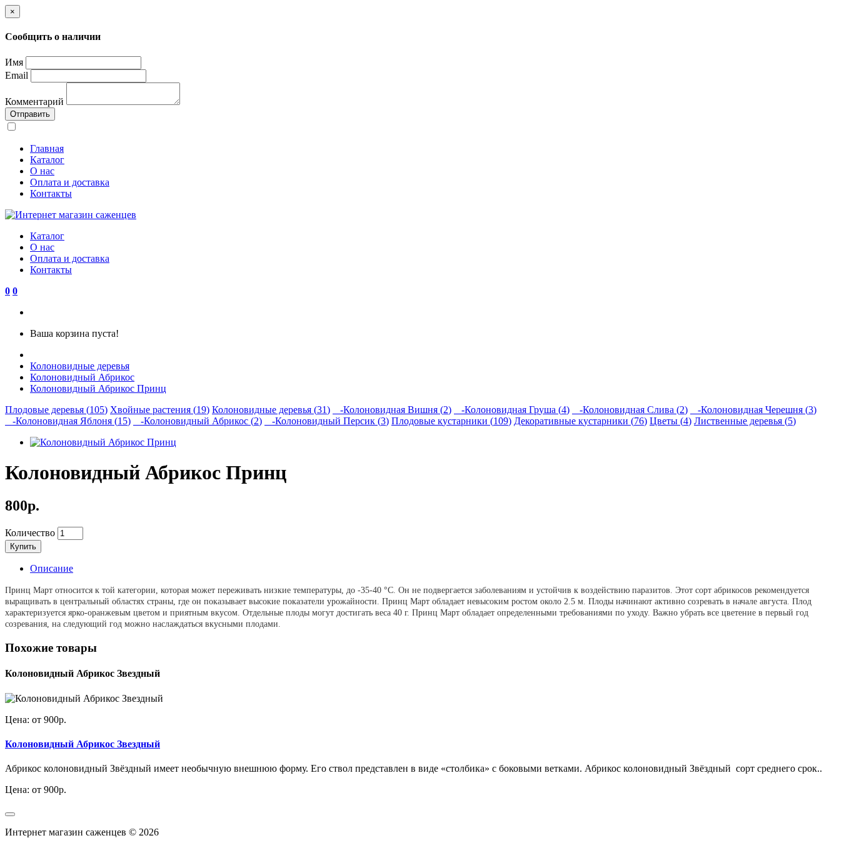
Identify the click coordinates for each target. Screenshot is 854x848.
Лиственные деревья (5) (745, 421)
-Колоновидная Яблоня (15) (68, 421)
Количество (30, 532)
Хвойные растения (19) (159, 409)
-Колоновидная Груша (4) (512, 409)
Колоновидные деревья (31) (271, 409)
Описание (51, 568)
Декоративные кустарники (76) (580, 421)
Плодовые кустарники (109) (451, 421)
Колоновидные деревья (79, 366)
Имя (14, 62)
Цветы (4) (670, 421)
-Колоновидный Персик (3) (326, 421)
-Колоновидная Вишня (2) (392, 409)
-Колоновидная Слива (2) (630, 409)
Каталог (47, 159)
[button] (7, 291)
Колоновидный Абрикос (82, 377)
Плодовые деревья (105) (56, 409)
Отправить (30, 114)
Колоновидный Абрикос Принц (98, 388)
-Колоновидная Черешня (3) (753, 409)
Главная (47, 148)
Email (16, 75)
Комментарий (34, 101)
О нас (42, 171)
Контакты (51, 193)
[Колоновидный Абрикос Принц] (103, 442)
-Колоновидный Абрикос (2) (197, 421)
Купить (23, 546)
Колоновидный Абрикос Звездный (82, 744)
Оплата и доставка (69, 182)
